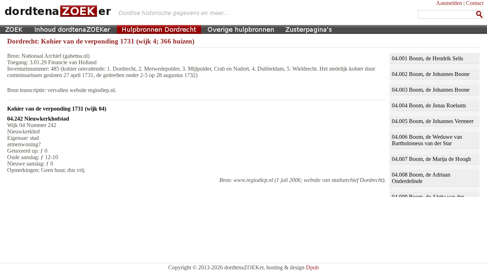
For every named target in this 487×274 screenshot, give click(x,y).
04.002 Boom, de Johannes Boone (431, 74)
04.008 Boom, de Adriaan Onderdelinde (421, 178)
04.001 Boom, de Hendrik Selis (427, 58)
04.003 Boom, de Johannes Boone (431, 90)
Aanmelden (449, 3)
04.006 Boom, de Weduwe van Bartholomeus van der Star (427, 140)
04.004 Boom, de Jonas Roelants (429, 105)
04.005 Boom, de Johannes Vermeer (432, 121)
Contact (474, 3)
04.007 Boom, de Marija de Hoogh (431, 159)
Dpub (312, 267)
